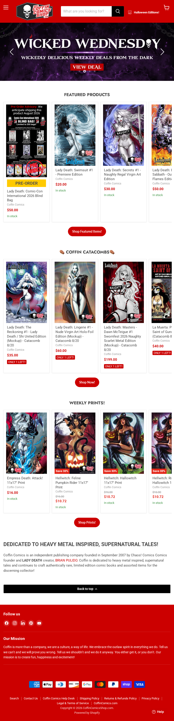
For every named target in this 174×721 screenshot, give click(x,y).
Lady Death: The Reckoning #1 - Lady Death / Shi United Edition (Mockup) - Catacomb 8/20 (26, 344)
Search (14, 706)
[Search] (118, 11)
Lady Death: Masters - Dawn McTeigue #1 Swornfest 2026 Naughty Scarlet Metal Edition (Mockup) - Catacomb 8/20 (122, 346)
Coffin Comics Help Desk (59, 706)
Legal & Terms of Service (73, 711)
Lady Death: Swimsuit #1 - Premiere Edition (74, 180)
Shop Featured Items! (87, 239)
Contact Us (31, 706)
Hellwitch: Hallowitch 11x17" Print (120, 488)
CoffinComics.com (105, 711)
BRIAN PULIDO (66, 568)
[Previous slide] (12, 55)
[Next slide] (161, 55)
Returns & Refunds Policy (120, 706)
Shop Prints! (87, 530)
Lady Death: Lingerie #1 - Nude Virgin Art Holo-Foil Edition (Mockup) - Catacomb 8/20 (75, 342)
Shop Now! (87, 390)
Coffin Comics (15, 212)
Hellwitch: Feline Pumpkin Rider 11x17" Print (72, 490)
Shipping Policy (89, 706)
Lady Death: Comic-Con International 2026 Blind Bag (25, 203)
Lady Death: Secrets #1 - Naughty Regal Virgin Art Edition (122, 182)
